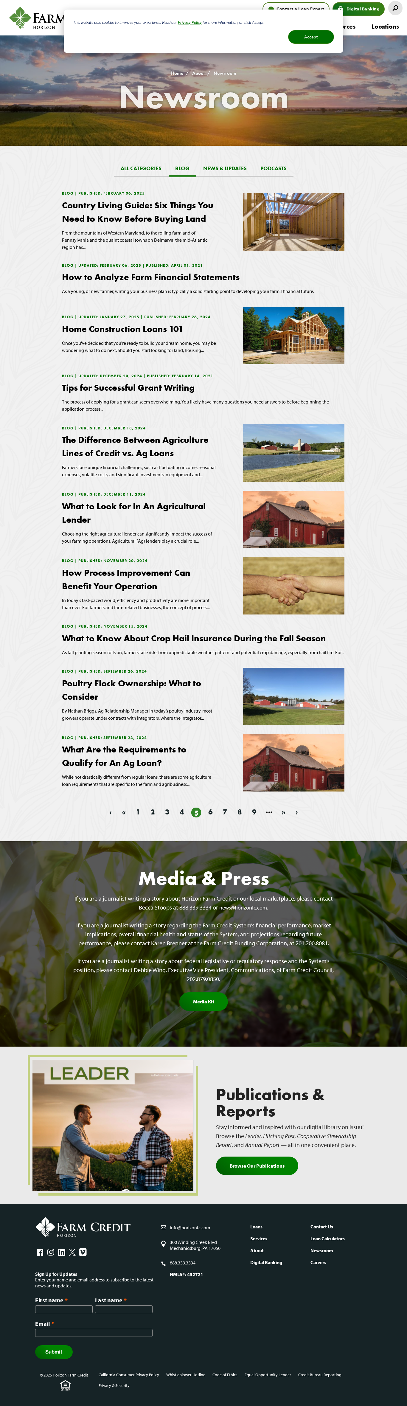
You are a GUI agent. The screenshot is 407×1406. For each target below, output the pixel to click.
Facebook (40, 1252)
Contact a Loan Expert (300, 9)
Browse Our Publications (257, 1166)
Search (395, 8)
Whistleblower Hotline (185, 1374)
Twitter (72, 1252)
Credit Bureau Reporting (319, 1374)
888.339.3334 (182, 1263)
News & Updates (225, 168)
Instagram (50, 1252)
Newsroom (321, 1250)
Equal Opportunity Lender (268, 1374)
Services (258, 1238)
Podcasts (273, 168)
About (198, 73)
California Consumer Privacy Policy (129, 1374)
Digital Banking (363, 9)
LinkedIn (61, 1252)
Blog (182, 168)
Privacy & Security (114, 1385)
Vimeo (83, 1252)
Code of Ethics (224, 1374)
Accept (311, 36)
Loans (256, 1227)
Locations (385, 26)
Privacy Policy (190, 22)
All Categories (141, 168)
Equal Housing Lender (65, 1385)
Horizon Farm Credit (62, 17)
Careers (318, 1262)
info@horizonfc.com (190, 1227)
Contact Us (321, 1227)
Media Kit (203, 1001)
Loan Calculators (327, 1238)
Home (177, 73)
